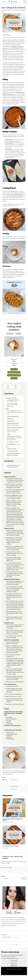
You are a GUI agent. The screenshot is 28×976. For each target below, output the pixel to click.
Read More (13, 925)
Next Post (14, 789)
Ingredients (7, 388)
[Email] (12, 1)
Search (23, 878)
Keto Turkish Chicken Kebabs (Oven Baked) (13, 819)
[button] (21, 398)
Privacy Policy (14, 960)
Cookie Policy (14, 963)
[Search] (9, 1)
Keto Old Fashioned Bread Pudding (10, 958)
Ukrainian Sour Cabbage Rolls (14, 194)
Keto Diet (5, 822)
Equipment (15, 388)
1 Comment (4, 10)
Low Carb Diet (10, 822)
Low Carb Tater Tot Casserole (11, 846)
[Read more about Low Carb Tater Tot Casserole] (14, 834)
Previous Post (14, 786)
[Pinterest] (14, 1)
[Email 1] (12, 965)
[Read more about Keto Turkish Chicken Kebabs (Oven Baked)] (14, 807)
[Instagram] (16, 1)
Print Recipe (10, 333)
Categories (4, 934)
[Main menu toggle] (25, 1)
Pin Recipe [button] (18, 333)
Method (22, 388)
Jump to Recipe (6, 34)
